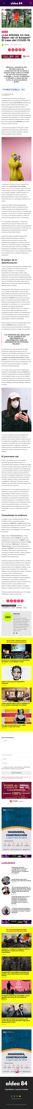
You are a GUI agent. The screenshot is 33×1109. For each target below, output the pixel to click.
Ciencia (19, 605)
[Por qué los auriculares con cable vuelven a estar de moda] (16, 716)
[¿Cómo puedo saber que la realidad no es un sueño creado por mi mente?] (16, 694)
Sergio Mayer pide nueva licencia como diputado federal (21, 880)
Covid (13, 607)
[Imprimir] (23, 49)
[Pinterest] (16, 49)
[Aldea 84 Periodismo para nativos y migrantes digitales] (16, 3)
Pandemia (19, 607)
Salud (25, 607)
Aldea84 (7, 45)
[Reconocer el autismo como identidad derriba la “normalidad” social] (16, 651)
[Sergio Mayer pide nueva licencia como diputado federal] (6, 880)
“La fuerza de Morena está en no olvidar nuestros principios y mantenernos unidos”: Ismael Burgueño (21, 910)
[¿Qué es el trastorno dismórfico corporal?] (16, 673)
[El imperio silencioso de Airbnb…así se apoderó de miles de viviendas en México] (16, 987)
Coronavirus (6, 607)
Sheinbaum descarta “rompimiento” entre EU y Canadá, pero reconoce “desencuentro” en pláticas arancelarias (19, 870)
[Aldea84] (3, 45)
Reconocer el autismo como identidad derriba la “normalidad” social (16, 661)
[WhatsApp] (20, 49)
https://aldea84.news (17, 616)
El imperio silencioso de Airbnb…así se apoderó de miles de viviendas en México (16, 997)
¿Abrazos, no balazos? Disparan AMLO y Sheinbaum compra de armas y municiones (16, 950)
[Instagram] (16, 633)
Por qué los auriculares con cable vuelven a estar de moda (14, 726)
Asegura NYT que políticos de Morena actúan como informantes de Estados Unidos (15, 974)
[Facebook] (9, 49)
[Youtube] (19, 1096)
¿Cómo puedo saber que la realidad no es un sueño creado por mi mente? (16, 704)
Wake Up (4, 32)
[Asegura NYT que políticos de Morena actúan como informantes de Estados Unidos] (16, 963)
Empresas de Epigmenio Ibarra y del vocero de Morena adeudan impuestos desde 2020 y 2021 (16, 1020)
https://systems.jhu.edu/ (8, 188)
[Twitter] (13, 49)
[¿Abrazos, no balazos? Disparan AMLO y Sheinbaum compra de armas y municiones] (16, 940)
